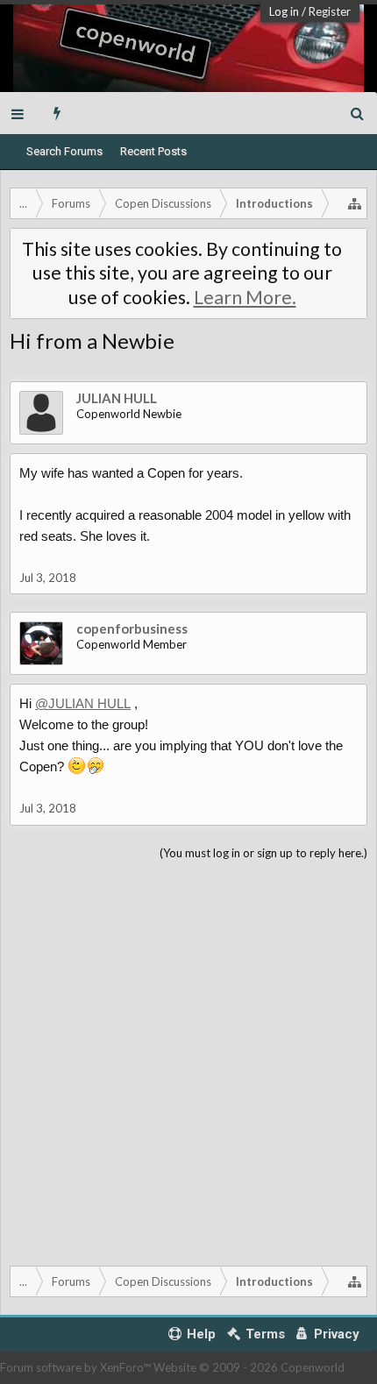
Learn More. (245, 297)
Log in (284, 11)
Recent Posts (153, 151)
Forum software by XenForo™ (76, 1367)
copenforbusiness (132, 628)
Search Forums (64, 151)
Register (330, 11)
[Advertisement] (188, 1059)
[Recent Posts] (57, 113)
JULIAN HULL (116, 398)
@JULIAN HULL (83, 703)
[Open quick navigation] (355, 203)
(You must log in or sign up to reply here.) (263, 853)
